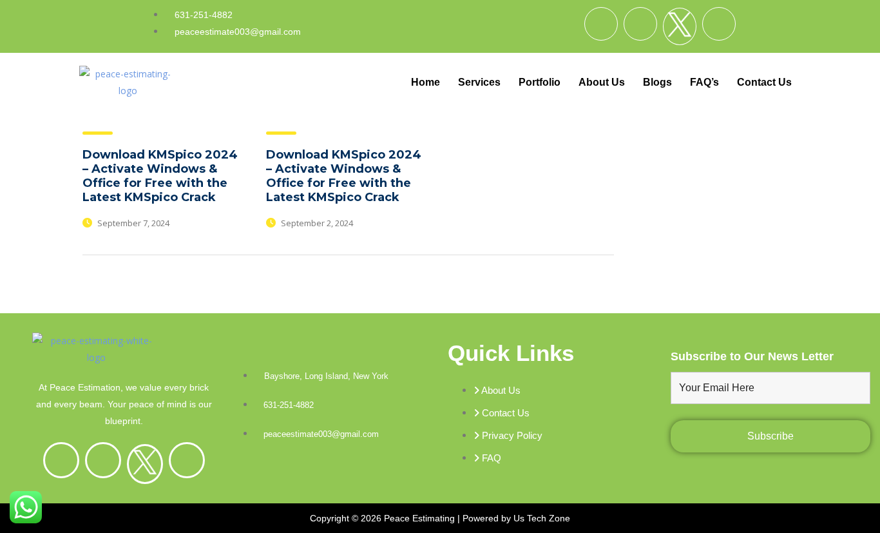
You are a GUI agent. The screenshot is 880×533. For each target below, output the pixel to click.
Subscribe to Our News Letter (752, 356)
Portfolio (539, 82)
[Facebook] (601, 24)
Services (479, 82)
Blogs (657, 82)
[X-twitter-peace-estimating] (679, 26)
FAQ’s (704, 82)
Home (425, 82)
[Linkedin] (640, 24)
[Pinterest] (719, 24)
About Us (602, 82)
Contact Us (764, 82)
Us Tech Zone (541, 518)
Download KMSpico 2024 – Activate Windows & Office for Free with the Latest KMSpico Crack (160, 176)
